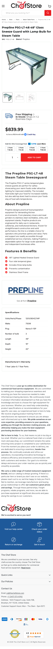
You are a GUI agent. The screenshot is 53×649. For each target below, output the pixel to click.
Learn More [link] (41, 144)
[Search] (47, 13)
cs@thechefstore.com (15, 593)
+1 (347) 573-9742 (15, 596)
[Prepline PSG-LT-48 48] (7, 97)
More (10, 19)
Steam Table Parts (29, 19)
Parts (17, 19)
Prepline (31, 301)
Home (4, 19)
